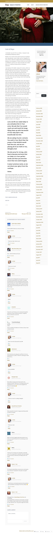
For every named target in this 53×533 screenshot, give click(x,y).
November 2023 (39, 140)
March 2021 (38, 168)
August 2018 (38, 225)
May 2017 (38, 263)
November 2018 (39, 216)
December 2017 (39, 246)
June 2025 (38, 124)
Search (37, 93)
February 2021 (39, 170)
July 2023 (38, 146)
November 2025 (39, 116)
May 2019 (38, 200)
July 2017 (38, 257)
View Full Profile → (40, 80)
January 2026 (39, 111)
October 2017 (39, 252)
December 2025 (39, 113)
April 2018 (38, 235)
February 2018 (39, 241)
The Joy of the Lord (26, 213)
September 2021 (39, 165)
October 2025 (39, 119)
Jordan (13, 236)
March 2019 (38, 206)
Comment (25, 521)
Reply (8, 232)
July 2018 (38, 227)
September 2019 (39, 192)
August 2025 (38, 121)
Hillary (13, 273)
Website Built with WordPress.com (26, 531)
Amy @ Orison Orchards (16, 406)
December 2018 (39, 214)
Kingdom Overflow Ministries (42, 4)
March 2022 (38, 162)
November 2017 (39, 249)
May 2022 (38, 157)
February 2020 (39, 184)
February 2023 (39, 151)
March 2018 (38, 238)
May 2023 (38, 149)
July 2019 (38, 197)
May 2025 (38, 127)
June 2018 (38, 230)
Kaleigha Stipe (15, 376)
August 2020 (38, 178)
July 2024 (38, 130)
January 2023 (39, 154)
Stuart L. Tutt (14, 464)
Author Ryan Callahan (16, 223)
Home (28, 4)
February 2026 (39, 108)
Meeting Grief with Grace (11, 213)
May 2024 (38, 132)
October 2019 (39, 189)
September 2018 (39, 222)
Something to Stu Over (19, 497)
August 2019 (38, 195)
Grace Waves (15, 5)
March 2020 (38, 181)
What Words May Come (16, 248)
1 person (12, 230)
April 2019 (38, 203)
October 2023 (39, 143)
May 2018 (38, 233)
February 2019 (39, 208)
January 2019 (39, 211)
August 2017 (38, 254)
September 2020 (39, 176)
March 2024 (38, 135)
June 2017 (38, 260)
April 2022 (38, 159)
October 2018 (39, 219)
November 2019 (39, 187)
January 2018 (39, 244)
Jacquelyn (14, 307)
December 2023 (39, 138)
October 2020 (39, 173)
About (32, 4)
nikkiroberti (14, 349)
